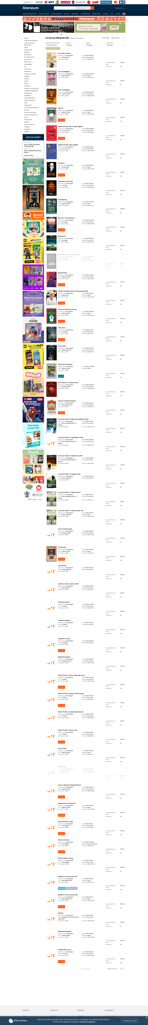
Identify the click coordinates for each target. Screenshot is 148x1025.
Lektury (26, 83)
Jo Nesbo (64, 606)
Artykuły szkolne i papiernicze (29, 44)
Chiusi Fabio (65, 258)
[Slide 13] (80, 34)
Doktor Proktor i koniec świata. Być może (71, 675)
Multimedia (27, 95)
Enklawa (60, 913)
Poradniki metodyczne (30, 115)
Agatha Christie (66, 76)
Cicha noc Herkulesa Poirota (67, 309)
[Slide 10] (74, 34)
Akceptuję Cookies (130, 1020)
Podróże (26, 110)
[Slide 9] (73, 34)
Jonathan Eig (65, 167)
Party (25, 103)
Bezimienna (62, 236)
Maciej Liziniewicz (66, 569)
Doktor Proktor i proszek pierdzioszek (70, 712)
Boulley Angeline (66, 533)
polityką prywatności (87, 1022)
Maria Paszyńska (66, 386)
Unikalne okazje (96, 14)
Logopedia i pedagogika (31, 91)
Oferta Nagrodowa (29, 98)
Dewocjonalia (28, 50)
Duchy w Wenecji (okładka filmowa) (69, 785)
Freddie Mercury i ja (64, 950)
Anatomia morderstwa (65, 181)
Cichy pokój (62, 346)
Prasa (26, 117)
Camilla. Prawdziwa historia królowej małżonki (73, 291)
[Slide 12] (78, 34)
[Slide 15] (84, 34)
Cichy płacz (62, 328)
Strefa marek (27, 2)
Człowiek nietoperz (64, 620)
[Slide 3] (61, 34)
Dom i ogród (27, 59)
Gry (25, 67)
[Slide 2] (59, 34)
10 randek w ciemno (64, 53)
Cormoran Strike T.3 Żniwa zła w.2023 (70, 456)
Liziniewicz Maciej (66, 661)
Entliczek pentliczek (64, 931)
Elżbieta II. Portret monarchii (67, 876)
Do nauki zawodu (29, 57)
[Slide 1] (57, 34)
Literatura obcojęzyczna (31, 88)
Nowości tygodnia (56, 14)
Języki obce (27, 69)
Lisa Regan (64, 222)
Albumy (26, 38)
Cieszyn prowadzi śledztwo (67, 401)
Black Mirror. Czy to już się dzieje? (69, 254)
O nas (111, 14)
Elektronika (27, 62)
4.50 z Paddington (64, 72)
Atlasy (26, 47)
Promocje (66, 14)
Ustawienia (53, 1016)
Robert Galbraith (66, 478)
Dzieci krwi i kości (63, 840)
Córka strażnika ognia (65, 529)
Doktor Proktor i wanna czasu (67, 730)
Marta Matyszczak (67, 405)
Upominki (27, 129)
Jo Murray (64, 185)
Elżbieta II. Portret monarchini (68, 895)
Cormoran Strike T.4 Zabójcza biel (69, 474)
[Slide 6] (67, 34)
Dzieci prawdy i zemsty (65, 858)
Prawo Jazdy (28, 119)
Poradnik (105, 14)
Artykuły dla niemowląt (31, 40)
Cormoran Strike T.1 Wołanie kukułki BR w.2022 (73, 419)
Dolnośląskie (69, 55)
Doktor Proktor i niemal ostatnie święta (71, 693)
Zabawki (26, 132)
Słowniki (26, 122)
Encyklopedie (28, 64)
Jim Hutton (65, 954)
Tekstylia (27, 127)
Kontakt (118, 14)
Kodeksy (26, 76)
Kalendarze (27, 71)
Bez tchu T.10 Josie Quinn (66, 218)
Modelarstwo (28, 93)
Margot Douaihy (66, 277)
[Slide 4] (63, 34)
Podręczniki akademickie (31, 107)
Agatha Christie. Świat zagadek (68, 145)
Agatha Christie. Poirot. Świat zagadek (70, 126)
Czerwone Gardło (63, 602)
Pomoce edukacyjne (30, 112)
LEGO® (26, 81)
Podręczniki (27, 105)
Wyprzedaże (75, 14)
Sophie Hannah (66, 313)
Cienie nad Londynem (65, 364)
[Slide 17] (88, 34)
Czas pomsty (62, 565)
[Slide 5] (65, 34)
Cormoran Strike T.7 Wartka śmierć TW (70, 511)
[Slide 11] (76, 34)
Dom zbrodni (62, 748)
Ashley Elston (65, 57)
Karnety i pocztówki (30, 74)
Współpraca (80, 1016)
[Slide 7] (69, 34)
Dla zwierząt (27, 55)
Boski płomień (62, 273)
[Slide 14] (82, 34)
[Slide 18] (90, 34)
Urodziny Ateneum (44, 14)
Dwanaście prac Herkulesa (66, 803)
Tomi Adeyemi (65, 826)
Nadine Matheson (66, 350)
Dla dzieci (27, 52)
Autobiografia (62, 200)
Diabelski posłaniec (64, 657)
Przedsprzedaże (85, 14)
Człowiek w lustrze (64, 639)
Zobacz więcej (28, 155)
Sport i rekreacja (29, 124)
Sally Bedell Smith (67, 880)
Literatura (27, 86)
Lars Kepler (65, 643)
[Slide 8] (71, 34)
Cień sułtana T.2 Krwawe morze (68, 382)
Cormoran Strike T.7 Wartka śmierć (69, 492)
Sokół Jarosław (66, 588)
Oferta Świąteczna (29, 100)
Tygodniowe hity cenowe (29, 14)
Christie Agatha (66, 935)
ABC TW (60, 108)
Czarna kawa (62, 547)
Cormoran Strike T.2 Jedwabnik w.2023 (70, 437)
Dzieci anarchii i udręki (65, 822)
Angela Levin (65, 295)
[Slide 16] (86, 34)
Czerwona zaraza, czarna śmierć (68, 584)
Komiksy (26, 79)
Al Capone (61, 163)
